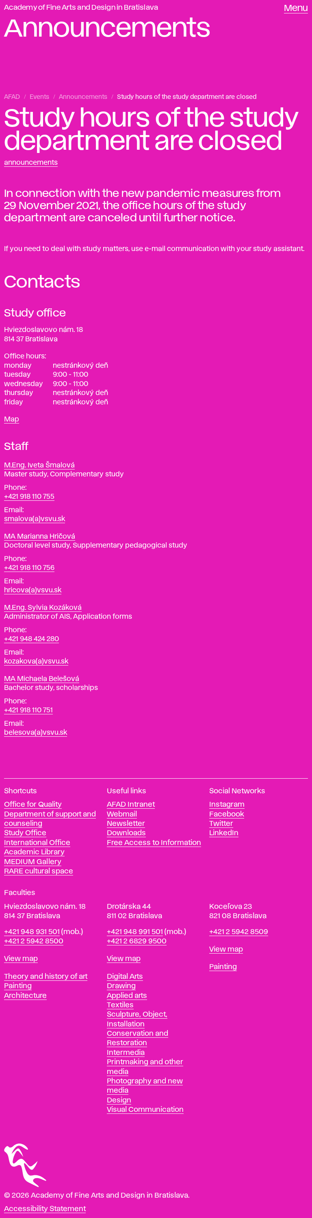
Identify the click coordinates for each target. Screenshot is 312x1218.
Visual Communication (145, 1110)
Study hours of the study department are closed (186, 97)
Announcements (83, 97)
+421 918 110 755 (29, 496)
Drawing (121, 986)
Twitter (221, 824)
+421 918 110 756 (29, 568)
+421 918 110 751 (28, 710)
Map (11, 419)
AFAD (12, 97)
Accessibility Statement (45, 1209)
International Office (37, 843)
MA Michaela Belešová (41, 679)
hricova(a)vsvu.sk (32, 590)
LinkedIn (223, 833)
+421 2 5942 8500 (33, 941)
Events (39, 97)
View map (21, 959)
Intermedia (126, 1053)
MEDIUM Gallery (32, 862)
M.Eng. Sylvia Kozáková (43, 608)
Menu (296, 8)
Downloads (126, 833)
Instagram (227, 804)
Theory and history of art (45, 977)
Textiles (120, 1005)
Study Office (25, 833)
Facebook (226, 814)
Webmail (122, 814)
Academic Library (34, 852)
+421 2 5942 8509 (238, 932)
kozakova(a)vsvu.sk (36, 661)
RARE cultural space (38, 871)
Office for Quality (33, 804)
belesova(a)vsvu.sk (35, 732)
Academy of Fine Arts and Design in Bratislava (81, 7)
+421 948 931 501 (32, 932)
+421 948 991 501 (135, 932)
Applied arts (127, 996)
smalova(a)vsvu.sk (34, 519)
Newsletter (126, 824)
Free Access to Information (154, 843)
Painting (18, 986)
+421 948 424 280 (31, 639)
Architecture (25, 996)
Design (119, 1100)
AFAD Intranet (131, 804)
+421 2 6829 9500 (137, 941)
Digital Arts (125, 977)
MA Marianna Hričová (39, 536)
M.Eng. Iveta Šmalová (39, 465)
